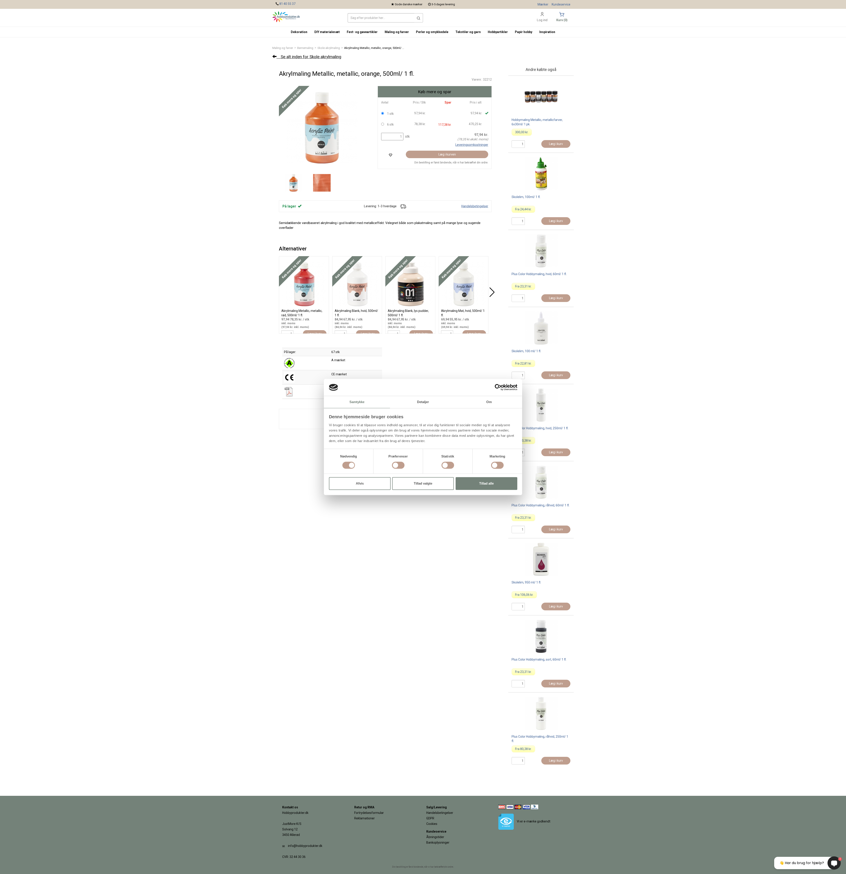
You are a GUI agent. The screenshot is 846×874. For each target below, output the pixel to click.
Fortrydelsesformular (369, 813)
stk (407, 136)
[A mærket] (289, 363)
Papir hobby (523, 32)
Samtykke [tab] (357, 402)
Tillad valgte (423, 483)
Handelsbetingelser (474, 206)
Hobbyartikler (498, 32)
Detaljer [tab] (423, 402)
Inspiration (547, 32)
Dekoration (299, 32)
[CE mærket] (289, 377)
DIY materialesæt (327, 32)
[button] (418, 17)
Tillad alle (486, 483)
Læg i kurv (556, 144)
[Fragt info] (403, 206)
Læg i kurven (447, 154)
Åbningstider (435, 837)
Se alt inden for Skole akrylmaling (308, 56)
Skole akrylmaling (328, 48)
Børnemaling (305, 48)
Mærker (543, 4)
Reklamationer (364, 818)
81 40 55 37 (287, 4)
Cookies (431, 824)
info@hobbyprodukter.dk (305, 846)
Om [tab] (489, 402)
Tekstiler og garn (468, 32)
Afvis (360, 483)
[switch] (398, 465)
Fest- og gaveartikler (362, 32)
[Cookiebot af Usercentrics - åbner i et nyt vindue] (498, 387)
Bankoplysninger (437, 842)
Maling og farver (282, 48)
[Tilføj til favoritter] (390, 155)
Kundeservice (561, 4)
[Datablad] (289, 391)
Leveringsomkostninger (471, 144)
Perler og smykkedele (432, 32)
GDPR (430, 818)
